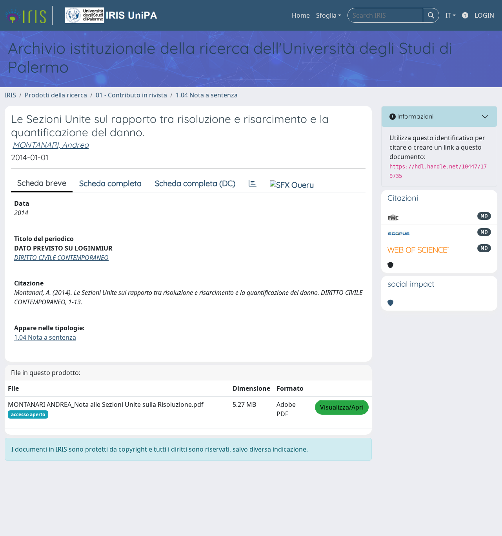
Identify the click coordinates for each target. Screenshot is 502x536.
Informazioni (414, 116)
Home (301, 15)
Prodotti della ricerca (56, 95)
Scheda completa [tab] (110, 183)
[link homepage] (29, 15)
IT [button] (448, 15)
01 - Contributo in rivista (131, 95)
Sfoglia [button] (326, 15)
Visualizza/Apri (342, 407)
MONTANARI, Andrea (51, 145)
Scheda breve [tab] (41, 183)
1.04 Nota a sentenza (207, 95)
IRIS (10, 95)
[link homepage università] (112, 15)
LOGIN (484, 15)
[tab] (252, 183)
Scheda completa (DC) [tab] (195, 183)
